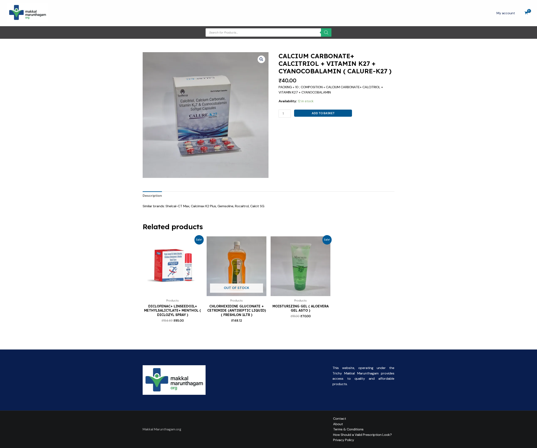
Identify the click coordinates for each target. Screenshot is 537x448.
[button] (261, 59)
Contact (339, 418)
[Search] (326, 32)
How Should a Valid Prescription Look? (362, 434)
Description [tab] (152, 195)
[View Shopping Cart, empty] (526, 13)
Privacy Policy (343, 440)
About (338, 424)
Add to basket (323, 113)
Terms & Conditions (348, 429)
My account (506, 13)
